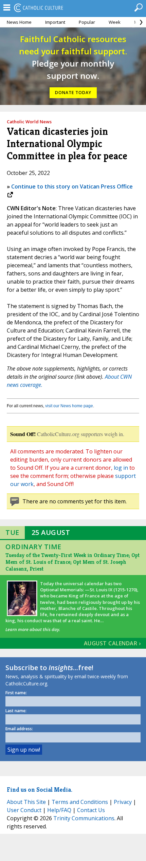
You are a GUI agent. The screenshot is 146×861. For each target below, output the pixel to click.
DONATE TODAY (73, 92)
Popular (87, 22)
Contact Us (91, 810)
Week (115, 22)
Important (55, 22)
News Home (19, 22)
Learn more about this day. (32, 629)
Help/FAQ (59, 810)
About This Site (26, 802)
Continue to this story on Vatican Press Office (72, 186)
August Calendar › (112, 643)
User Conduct (24, 810)
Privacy (123, 802)
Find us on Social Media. (39, 789)
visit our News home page (69, 405)
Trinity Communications (83, 818)
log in (121, 467)
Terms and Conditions (80, 802)
